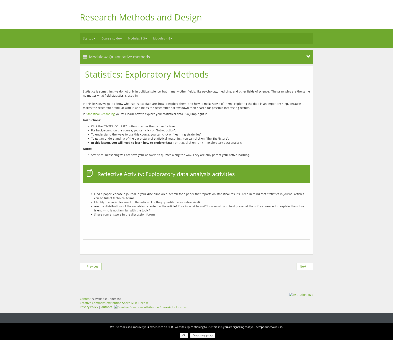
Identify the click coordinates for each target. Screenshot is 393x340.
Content (85, 299)
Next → (305, 266)
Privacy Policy (89, 307)
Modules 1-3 (136, 38)
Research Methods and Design (141, 17)
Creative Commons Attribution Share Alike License (114, 303)
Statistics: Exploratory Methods (147, 74)
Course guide (111, 38)
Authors (106, 307)
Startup (88, 38)
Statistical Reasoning (100, 114)
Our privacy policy (203, 335)
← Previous (90, 266)
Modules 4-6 (161, 38)
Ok (183, 335)
